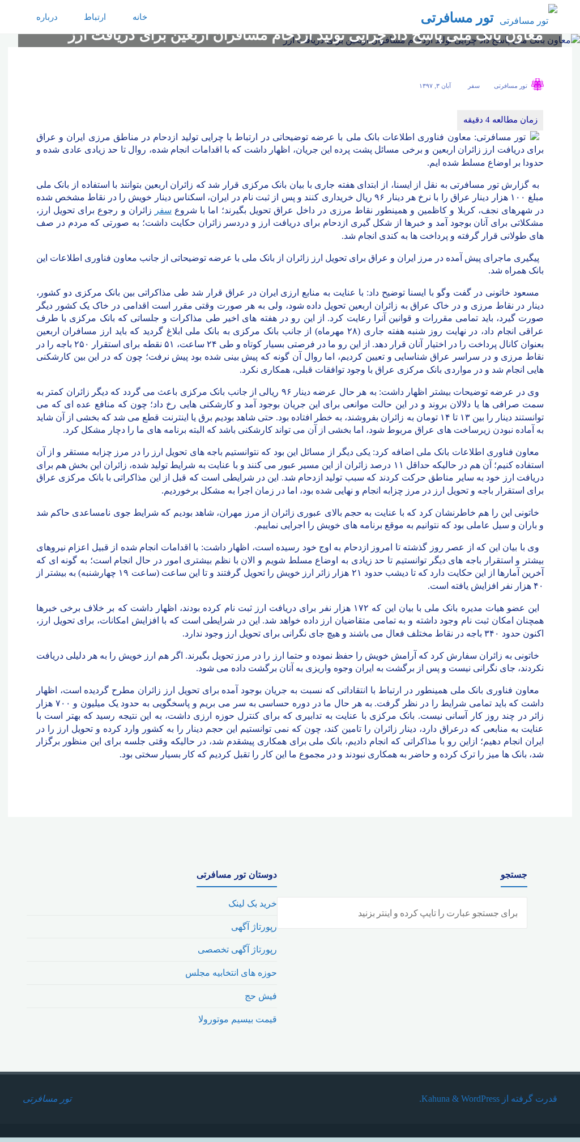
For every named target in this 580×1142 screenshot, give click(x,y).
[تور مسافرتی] (528, 17)
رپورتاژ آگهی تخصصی (237, 949)
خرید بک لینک (252, 903)
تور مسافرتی (457, 17)
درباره (47, 17)
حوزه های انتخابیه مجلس (231, 972)
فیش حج (261, 996)
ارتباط (95, 17)
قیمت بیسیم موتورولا (237, 1019)
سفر (474, 85)
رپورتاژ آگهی (254, 927)
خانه (140, 17)
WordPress (480, 1098)
